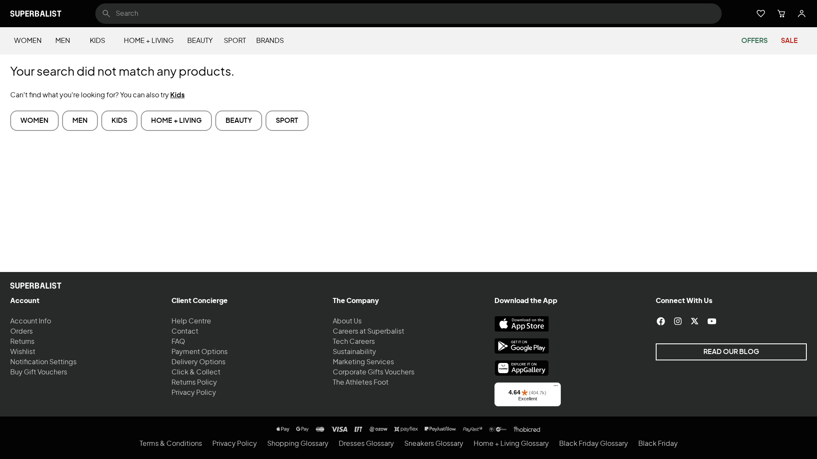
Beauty (200, 40)
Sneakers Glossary (433, 443)
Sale (789, 40)
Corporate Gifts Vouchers (373, 372)
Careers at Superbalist (368, 331)
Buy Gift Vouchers (38, 372)
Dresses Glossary (366, 443)
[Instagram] (678, 321)
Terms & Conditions (171, 443)
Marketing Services (363, 362)
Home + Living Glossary (511, 443)
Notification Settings (43, 362)
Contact (184, 331)
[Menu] (556, 387)
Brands (270, 40)
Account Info (30, 321)
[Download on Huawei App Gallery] (521, 368)
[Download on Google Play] (521, 346)
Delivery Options (198, 362)
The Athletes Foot (361, 382)
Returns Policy (194, 382)
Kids (97, 40)
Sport (235, 40)
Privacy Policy (193, 392)
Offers (754, 40)
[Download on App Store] (521, 324)
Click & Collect (195, 372)
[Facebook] (661, 321)
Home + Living (149, 40)
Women (28, 40)
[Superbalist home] (35, 13)
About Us (347, 321)
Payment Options (199, 351)
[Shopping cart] (781, 13)
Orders (21, 331)
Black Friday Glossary (593, 443)
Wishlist (22, 351)
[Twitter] (695, 321)
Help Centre (191, 321)
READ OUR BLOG (731, 351)
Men (62, 40)
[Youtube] (712, 321)
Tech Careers (354, 341)
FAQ (178, 341)
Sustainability (354, 351)
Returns (22, 341)
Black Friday (658, 443)
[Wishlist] (761, 13)
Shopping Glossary (298, 443)
